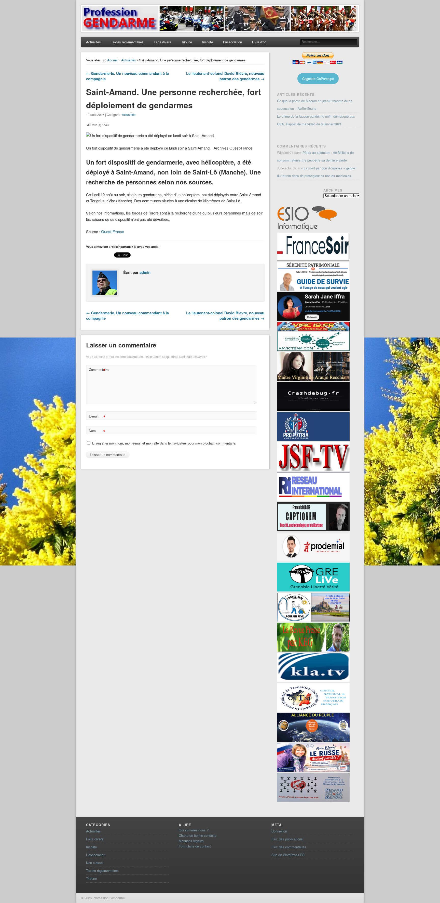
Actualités (93, 41)
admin (145, 272)
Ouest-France (112, 231)
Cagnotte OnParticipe (318, 78)
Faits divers (162, 41)
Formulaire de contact (195, 846)
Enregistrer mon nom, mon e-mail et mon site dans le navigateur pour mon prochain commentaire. (164, 443)
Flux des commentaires (288, 846)
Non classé (94, 862)
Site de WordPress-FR (288, 854)
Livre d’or (259, 41)
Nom (97, 431)
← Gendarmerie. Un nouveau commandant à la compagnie (127, 76)
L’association (232, 41)
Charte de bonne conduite (197, 835)
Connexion (279, 831)
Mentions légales (191, 840)
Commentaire (98, 370)
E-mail (97, 417)
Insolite (207, 41)
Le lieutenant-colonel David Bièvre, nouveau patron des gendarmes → (225, 76)
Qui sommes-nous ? (194, 830)
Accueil (112, 60)
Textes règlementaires (127, 41)
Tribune (186, 41)
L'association (95, 854)
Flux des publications (287, 839)
